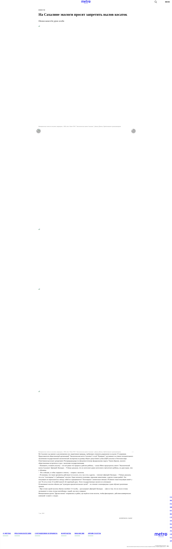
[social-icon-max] (15, 546)
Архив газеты (94, 533)
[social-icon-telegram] (7, 546)
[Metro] (86, 2)
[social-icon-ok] (11, 546)
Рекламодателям (23, 533)
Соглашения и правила (46, 533)
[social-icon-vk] (4, 546)
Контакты (66, 533)
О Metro (7, 533)
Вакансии (79, 533)
